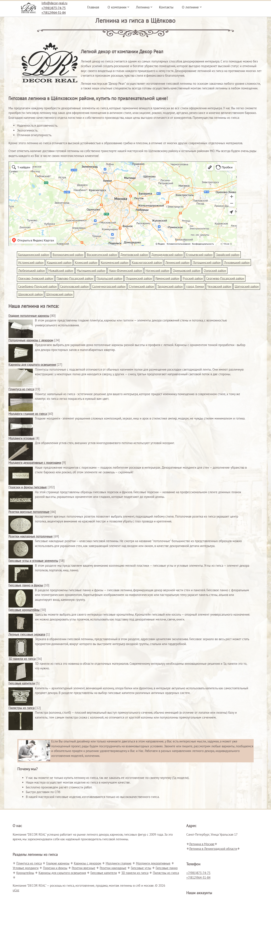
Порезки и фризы (55, 868)
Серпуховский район (74, 286)
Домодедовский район (167, 255)
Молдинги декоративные (153, 863)
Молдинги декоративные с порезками (34, 463)
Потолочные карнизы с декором (30, 340)
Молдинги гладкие (118, 863)
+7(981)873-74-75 (53, 8)
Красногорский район (147, 262)
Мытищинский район (91, 271)
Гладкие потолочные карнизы (28, 316)
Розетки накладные (113, 868)
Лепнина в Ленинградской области (213, 849)
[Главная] (28, 6)
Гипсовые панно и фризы (25, 585)
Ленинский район (177, 262)
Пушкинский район (139, 278)
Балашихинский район (33, 255)
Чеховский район (219, 286)
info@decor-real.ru (54, 3)
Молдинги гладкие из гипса (27, 414)
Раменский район (167, 278)
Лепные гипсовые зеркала (26, 634)
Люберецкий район (31, 271)
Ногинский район (157, 271)
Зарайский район (227, 255)
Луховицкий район (237, 262)
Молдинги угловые (21, 438)
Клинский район (86, 262)
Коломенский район (115, 262)
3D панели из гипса (22, 659)
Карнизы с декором (87, 863)
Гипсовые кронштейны (24, 610)
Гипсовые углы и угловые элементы (33, 561)
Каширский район (59, 262)
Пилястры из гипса (21, 708)
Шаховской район (30, 294)
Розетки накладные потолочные (30, 536)
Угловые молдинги (26, 868)
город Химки (195, 286)
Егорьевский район (199, 255)
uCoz (16, 890)
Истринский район (31, 262)
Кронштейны (25, 873)
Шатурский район (247, 286)
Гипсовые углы (141, 868)
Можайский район (60, 271)
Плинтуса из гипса (21, 389)
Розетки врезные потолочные (29, 512)
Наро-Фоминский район (125, 271)
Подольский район (109, 278)
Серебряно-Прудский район (37, 286)
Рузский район (193, 278)
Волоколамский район (68, 255)
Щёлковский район (59, 294)
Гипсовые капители (21, 683)
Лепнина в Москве (201, 844)
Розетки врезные (83, 868)
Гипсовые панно (167, 868)
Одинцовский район (186, 271)
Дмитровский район (134, 255)
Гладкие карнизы (57, 863)
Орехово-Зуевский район (35, 278)
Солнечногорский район (109, 286)
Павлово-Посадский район (75, 278)
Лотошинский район (207, 262)
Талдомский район (170, 286)
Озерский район (215, 271)
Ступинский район (141, 286)
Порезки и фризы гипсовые (27, 487)
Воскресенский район (102, 255)
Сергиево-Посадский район (225, 278)
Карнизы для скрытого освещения (32, 365)
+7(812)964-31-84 (53, 13)
